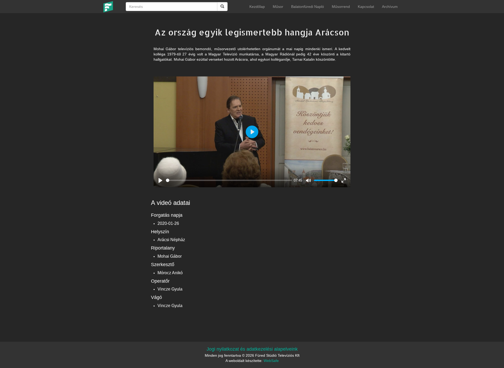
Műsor (278, 6)
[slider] (229, 180)
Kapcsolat (366, 6)
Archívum (390, 6)
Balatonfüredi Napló (307, 6)
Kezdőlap (257, 6)
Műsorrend (341, 6)
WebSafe (271, 361)
